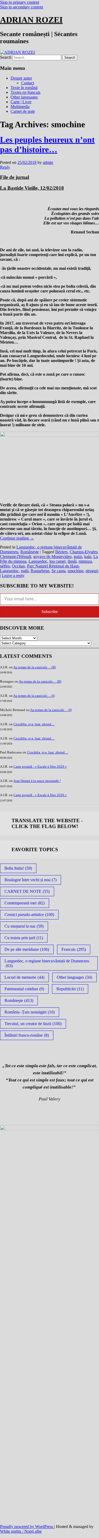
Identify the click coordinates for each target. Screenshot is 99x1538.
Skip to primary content (19, 2)
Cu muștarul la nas (24, 926)
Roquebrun (40, 571)
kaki (87, 556)
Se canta (58, 571)
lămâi (72, 561)
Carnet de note (23, 111)
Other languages (24, 97)
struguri (92, 571)
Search (5, 57)
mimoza (85, 561)
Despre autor (21, 78)
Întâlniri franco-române (26, 1035)
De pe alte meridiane (26, 949)
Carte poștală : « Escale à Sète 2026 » (40, 766)
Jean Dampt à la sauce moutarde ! (37, 781)
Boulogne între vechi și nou (30, 880)
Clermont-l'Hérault (15, 556)
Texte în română (24, 87)
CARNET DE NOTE (27, 891)
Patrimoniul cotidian (24, 989)
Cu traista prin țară (23, 937)
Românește (29, 552)
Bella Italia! (18, 868)
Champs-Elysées (83, 552)
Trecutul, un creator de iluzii (33, 1023)
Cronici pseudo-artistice (29, 914)
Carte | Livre (21, 102)
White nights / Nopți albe (21, 1531)
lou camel (57, 561)
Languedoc (38, 561)
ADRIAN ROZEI (31, 20)
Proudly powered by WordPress (27, 1526)
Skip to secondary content (21, 7)
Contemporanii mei (24, 903)
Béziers (61, 552)
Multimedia (20, 106)
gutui (78, 556)
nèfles (5, 566)
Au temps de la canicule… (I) (34, 696)
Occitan (18, 566)
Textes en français (25, 92)
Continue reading (17, 538)
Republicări (70, 989)
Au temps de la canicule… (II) (34, 667)
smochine (75, 571)
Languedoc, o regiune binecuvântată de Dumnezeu (46, 963)
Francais (74, 949)
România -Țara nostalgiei (29, 1012)
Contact (27, 83)
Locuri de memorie (24, 977)
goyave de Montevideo (52, 556)
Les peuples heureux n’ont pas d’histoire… (47, 144)
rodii (25, 571)
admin (48, 162)
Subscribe (49, 611)
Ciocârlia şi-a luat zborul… (34, 724)
